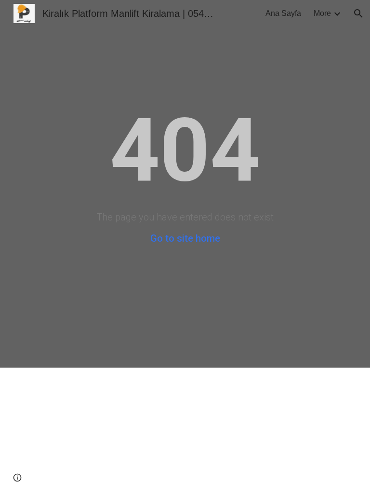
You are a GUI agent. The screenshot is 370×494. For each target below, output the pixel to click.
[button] (358, 13)
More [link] (322, 13)
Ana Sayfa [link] (283, 13)
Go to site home (185, 238)
